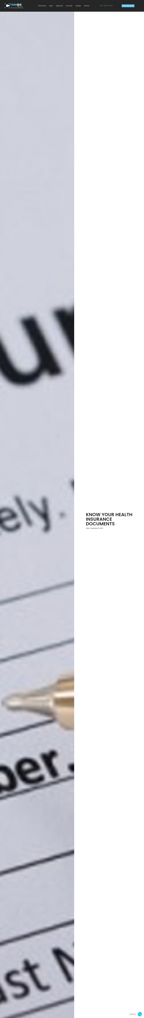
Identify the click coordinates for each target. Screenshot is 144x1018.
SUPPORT (86, 6)
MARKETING (59, 6)
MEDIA (51, 6)
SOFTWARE (69, 6)
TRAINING (78, 6)
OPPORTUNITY (42, 6)
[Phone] (140, 1014)
